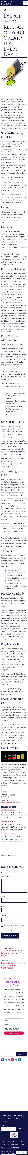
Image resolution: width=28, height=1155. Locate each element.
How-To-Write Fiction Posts (11, 1104)
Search (3, 1051)
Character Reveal (8, 1083)
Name (3, 896)
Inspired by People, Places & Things (14, 1085)
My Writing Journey (8, 1067)
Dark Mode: (20, 1153)
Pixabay (10, 797)
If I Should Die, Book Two (10, 1080)
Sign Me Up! (14, 1033)
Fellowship (5, 1072)
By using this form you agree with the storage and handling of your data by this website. (14, 928)
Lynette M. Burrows (7, 2)
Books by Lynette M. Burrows (11, 1069)
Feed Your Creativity (8, 810)
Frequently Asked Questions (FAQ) (13, 1115)
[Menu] (25, 3)
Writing (3, 1098)
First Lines (4, 1093)
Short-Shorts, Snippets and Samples (14, 1088)
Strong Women (6, 1096)
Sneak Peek (6, 1091)
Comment (5, 877)
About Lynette (6, 1064)
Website (4, 916)
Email (3, 906)
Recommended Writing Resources (13, 1101)
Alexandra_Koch (7, 802)
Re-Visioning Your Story (10, 1106)
